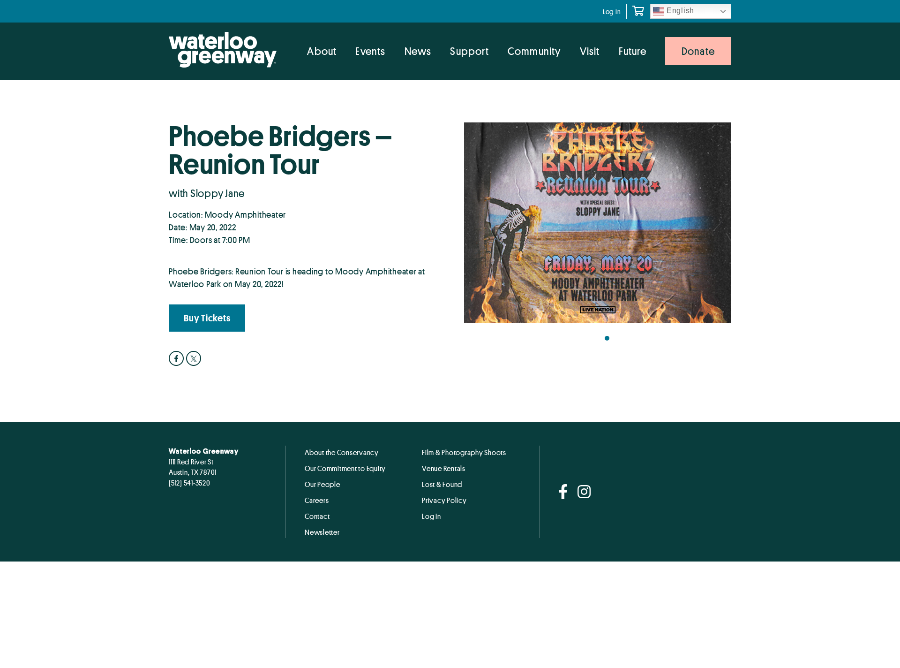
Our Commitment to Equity (345, 468)
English (679, 11)
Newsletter (322, 532)
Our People (322, 484)
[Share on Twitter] (194, 358)
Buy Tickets (207, 318)
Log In (612, 11)
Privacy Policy (444, 500)
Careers (317, 500)
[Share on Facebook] (177, 358)
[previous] (480, 226)
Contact (317, 516)
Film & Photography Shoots (464, 452)
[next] (715, 226)
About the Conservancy (342, 452)
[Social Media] (563, 492)
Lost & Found (442, 484)
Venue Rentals (443, 468)
